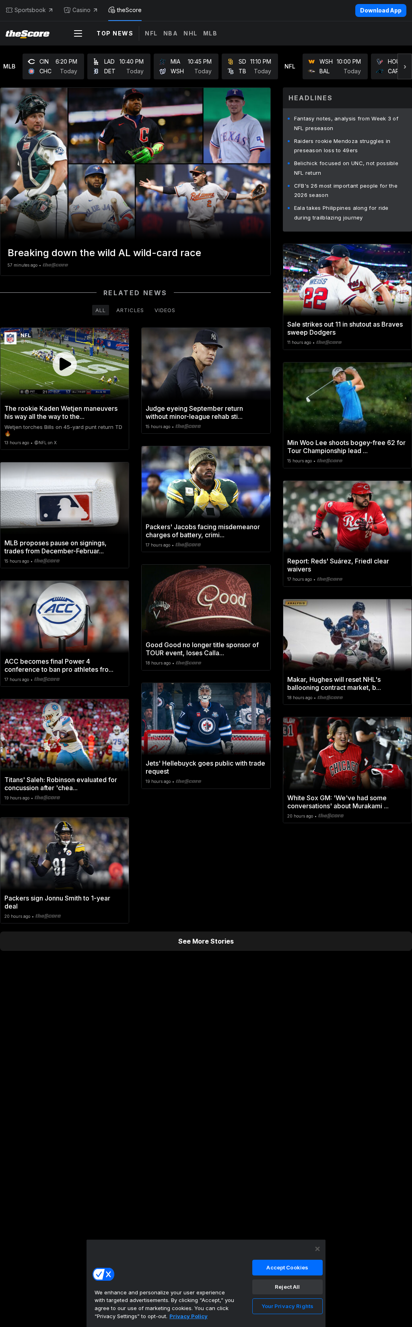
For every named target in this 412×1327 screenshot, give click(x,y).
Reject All (287, 1287)
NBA (170, 33)
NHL (190, 33)
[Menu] (78, 33)
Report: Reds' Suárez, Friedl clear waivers (338, 565)
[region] (206, 1283)
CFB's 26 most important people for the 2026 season (346, 190)
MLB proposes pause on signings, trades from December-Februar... (55, 547)
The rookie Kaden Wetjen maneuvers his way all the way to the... (60, 412)
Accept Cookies (287, 1267)
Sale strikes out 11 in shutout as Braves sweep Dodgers (345, 328)
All (100, 310)
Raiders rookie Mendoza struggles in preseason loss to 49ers (342, 146)
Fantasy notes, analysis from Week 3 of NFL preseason (346, 123)
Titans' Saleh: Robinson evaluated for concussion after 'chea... (60, 784)
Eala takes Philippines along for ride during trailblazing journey (341, 213)
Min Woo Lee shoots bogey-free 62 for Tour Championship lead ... (346, 447)
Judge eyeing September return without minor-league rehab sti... (194, 412)
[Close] (317, 1248)
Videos (164, 310)
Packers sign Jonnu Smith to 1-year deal (57, 902)
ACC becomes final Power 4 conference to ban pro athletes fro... (58, 665)
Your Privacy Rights (287, 1306)
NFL (151, 33)
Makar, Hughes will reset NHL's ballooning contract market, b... (334, 683)
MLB (210, 33)
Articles (130, 310)
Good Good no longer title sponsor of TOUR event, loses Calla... (202, 649)
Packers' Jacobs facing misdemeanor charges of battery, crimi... (203, 531)
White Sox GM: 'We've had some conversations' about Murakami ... (338, 802)
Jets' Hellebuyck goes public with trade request (205, 767)
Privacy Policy (188, 1316)
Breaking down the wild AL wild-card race (104, 253)
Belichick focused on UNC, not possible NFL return (346, 168)
